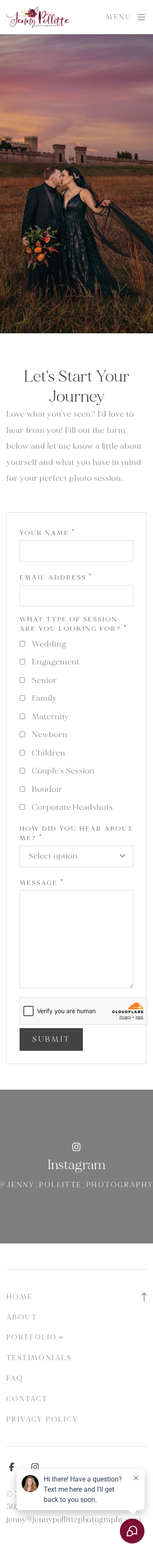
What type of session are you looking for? (74, 624)
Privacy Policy (42, 1419)
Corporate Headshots (72, 807)
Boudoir (47, 789)
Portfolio (31, 1337)
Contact (27, 1398)
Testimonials (39, 1357)
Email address (56, 577)
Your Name (48, 533)
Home (19, 1296)
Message (42, 883)
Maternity (50, 716)
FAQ (14, 1378)
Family (44, 698)
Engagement (55, 662)
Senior (44, 680)
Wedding (49, 644)
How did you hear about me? (76, 834)
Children (48, 753)
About (21, 1317)
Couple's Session (63, 771)
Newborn (50, 734)
